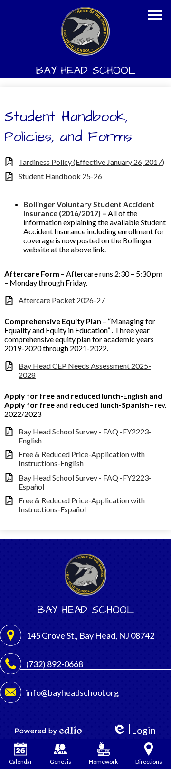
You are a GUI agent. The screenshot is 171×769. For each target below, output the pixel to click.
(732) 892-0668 (54, 664)
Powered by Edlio (48, 730)
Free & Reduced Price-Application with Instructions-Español (82, 505)
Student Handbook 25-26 (60, 176)
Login (134, 730)
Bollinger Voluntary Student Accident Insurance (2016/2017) (88, 209)
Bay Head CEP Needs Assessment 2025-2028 (85, 370)
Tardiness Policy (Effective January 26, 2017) (91, 161)
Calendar (20, 761)
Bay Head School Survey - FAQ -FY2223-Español (85, 482)
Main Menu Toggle (155, 15)
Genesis (60, 761)
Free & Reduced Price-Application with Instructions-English (82, 459)
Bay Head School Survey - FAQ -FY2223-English (85, 436)
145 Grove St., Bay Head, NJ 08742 (90, 635)
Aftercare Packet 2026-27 (62, 300)
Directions (148, 761)
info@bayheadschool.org (72, 692)
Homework (103, 761)
